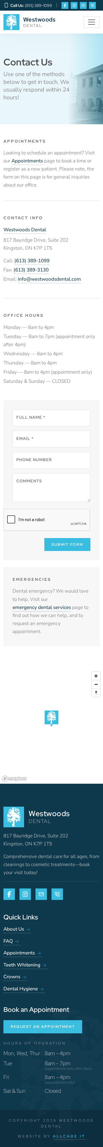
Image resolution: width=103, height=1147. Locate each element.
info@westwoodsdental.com (49, 279)
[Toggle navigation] (92, 22)
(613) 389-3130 (31, 270)
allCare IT (69, 1136)
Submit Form (67, 544)
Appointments (27, 161)
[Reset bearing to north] (96, 692)
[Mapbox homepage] (14, 778)
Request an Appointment (43, 1026)
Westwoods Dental (24, 229)
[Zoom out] (96, 684)
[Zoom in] (96, 676)
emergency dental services (42, 607)
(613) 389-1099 (31, 260)
